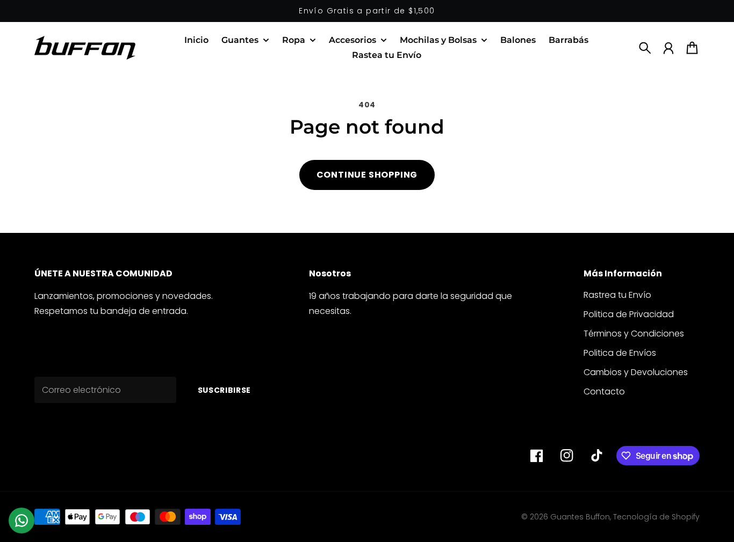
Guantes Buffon (580, 516)
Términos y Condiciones (634, 333)
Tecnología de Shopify (656, 516)
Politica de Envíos (620, 353)
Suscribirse (224, 390)
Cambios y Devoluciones (636, 372)
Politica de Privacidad (629, 314)
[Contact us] (21, 520)
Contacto (604, 391)
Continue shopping (367, 175)
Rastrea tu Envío (617, 295)
